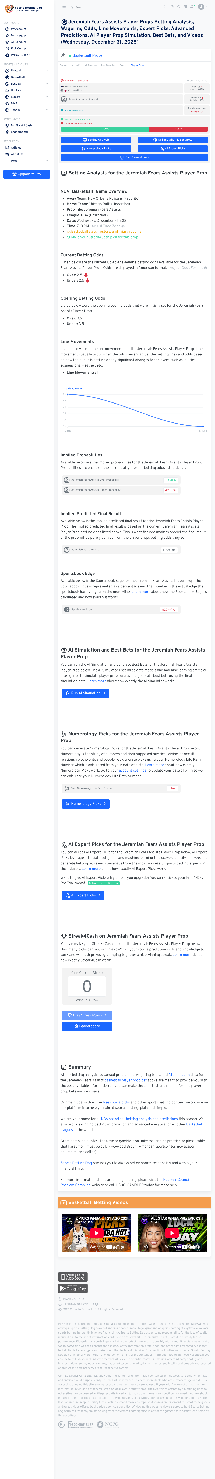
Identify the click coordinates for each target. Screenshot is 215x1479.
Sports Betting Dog (76, 1163)
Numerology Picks (85, 804)
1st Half (75, 65)
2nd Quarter (108, 65)
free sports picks (116, 1102)
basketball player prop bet (126, 1080)
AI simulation (179, 1075)
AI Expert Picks (83, 895)
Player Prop (137, 65)
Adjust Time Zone (106, 226)
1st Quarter (90, 65)
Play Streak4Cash (87, 1015)
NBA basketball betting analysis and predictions (139, 1119)
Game (63, 65)
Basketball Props (87, 55)
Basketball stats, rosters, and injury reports (106, 232)
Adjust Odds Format (186, 268)
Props (122, 65)
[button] (201, 7)
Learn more (140, 592)
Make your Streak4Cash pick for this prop (104, 237)
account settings (132, 770)
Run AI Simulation (85, 693)
